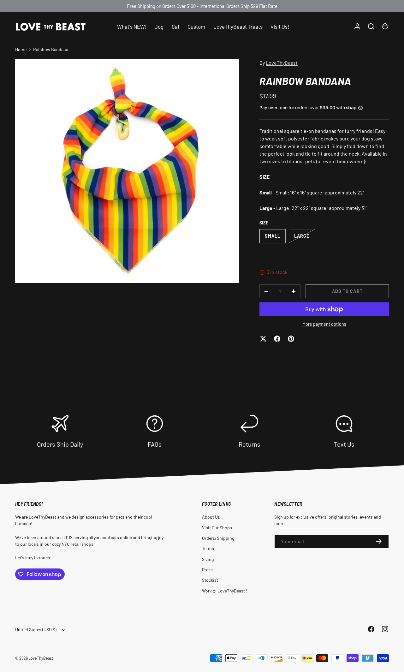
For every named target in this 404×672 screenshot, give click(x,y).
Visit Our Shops (217, 527)
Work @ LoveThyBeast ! (224, 590)
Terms (208, 548)
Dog (158, 26)
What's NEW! (131, 26)
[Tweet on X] (263, 339)
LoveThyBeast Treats (238, 26)
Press (207, 569)
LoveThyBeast (282, 63)
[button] (385, 26)
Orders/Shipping (218, 538)
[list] (127, 171)
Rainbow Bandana (50, 49)
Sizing (208, 559)
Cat (176, 26)
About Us (211, 517)
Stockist (210, 580)
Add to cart (347, 291)
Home (21, 49)
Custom (196, 26)
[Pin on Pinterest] (291, 339)
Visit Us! (279, 26)
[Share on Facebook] (277, 339)
